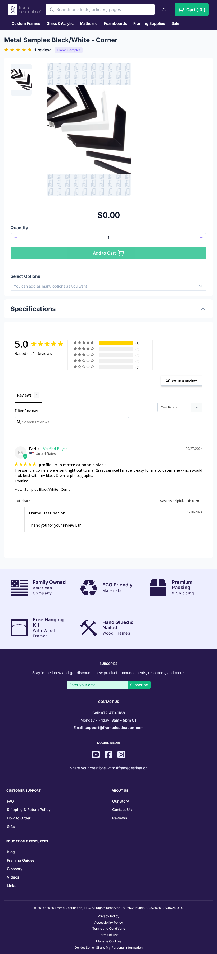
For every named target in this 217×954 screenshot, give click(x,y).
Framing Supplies (149, 23)
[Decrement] (16, 237)
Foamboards (115, 23)
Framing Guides (21, 860)
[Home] (24, 9)
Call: (108, 712)
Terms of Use (109, 935)
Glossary (14, 868)
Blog (11, 852)
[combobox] (100, 9)
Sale (175, 23)
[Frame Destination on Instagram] (121, 755)
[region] (21, 129)
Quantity (19, 227)
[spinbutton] (108, 237)
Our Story (120, 801)
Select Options (25, 276)
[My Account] (164, 9)
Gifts (11, 826)
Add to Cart (104, 253)
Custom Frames (26, 23)
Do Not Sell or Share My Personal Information (109, 948)
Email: (109, 727)
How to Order (18, 818)
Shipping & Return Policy (29, 809)
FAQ (10, 801)
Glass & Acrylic (60, 23)
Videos (13, 877)
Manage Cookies (108, 941)
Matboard (89, 23)
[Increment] (201, 237)
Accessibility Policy (108, 922)
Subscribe (139, 685)
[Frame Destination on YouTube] (96, 755)
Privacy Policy (108, 916)
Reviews (119, 818)
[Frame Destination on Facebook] (108, 755)
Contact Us (122, 809)
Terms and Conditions (108, 929)
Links (11, 885)
